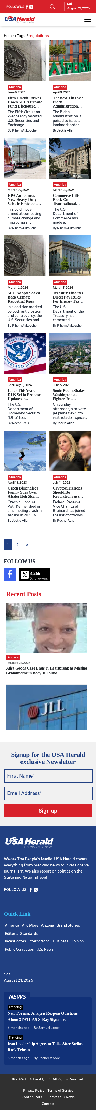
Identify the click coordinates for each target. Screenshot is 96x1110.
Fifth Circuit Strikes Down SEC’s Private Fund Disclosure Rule (25, 104)
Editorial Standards (21, 934)
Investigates (15, 941)
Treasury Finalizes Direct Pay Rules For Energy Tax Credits (68, 299)
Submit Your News (60, 1097)
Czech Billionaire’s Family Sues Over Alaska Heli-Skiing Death (23, 494)
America (12, 925)
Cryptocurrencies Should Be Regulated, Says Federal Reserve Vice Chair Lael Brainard (67, 498)
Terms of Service (60, 1090)
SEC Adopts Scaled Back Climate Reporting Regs (24, 297)
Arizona (47, 925)
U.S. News (45, 949)
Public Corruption (19, 949)
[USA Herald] (20, 19)
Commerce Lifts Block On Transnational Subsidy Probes (66, 201)
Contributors (32, 1097)
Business (60, 941)
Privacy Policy (33, 1090)
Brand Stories (68, 925)
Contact (48, 1104)
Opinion (77, 941)
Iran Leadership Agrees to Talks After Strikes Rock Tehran (45, 1047)
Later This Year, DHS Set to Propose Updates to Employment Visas (24, 396)
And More (30, 925)
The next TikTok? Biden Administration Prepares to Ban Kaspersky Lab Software (68, 108)
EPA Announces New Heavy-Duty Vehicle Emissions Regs (22, 201)
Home (9, 36)
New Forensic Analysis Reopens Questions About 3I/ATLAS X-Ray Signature (43, 1016)
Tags (21, 36)
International (39, 941)
